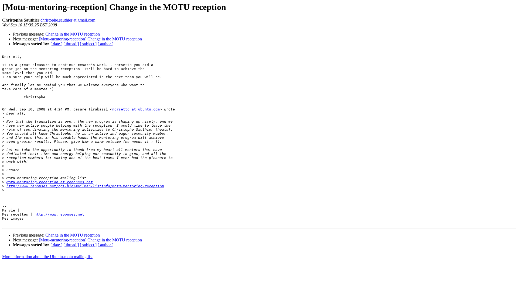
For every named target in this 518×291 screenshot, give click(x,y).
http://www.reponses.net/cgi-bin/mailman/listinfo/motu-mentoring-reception (85, 186)
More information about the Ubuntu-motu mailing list (47, 256)
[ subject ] (88, 43)
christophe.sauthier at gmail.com (67, 20)
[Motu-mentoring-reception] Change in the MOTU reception (90, 39)
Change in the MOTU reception (72, 34)
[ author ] (105, 43)
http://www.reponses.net (59, 214)
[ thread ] (71, 43)
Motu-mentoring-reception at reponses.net (49, 182)
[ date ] (56, 43)
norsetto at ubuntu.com (136, 109)
